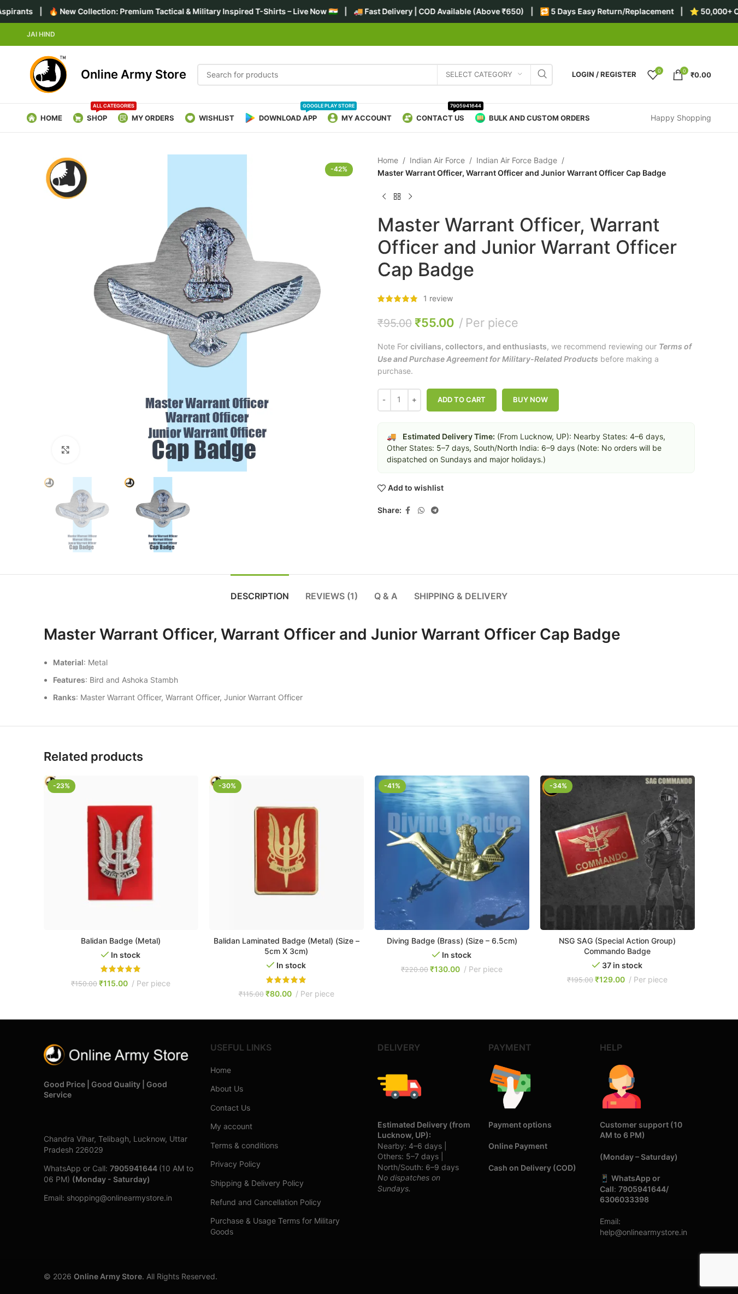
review (438, 298)
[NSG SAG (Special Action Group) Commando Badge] (617, 853)
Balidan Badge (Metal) (121, 940)
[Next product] (410, 196)
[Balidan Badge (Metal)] (121, 853)
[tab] (260, 590)
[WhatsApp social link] (421, 510)
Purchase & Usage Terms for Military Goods (275, 1226)
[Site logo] (48, 74)
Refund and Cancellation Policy (265, 1202)
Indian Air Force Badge (516, 160)
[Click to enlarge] (65, 449)
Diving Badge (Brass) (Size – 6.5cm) (452, 940)
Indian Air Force (437, 160)
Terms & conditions (244, 1145)
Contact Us (230, 1107)
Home (387, 160)
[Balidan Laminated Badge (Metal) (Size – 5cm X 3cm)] (286, 853)
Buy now (530, 399)
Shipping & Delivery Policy (257, 1183)
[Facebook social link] (408, 510)
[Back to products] (397, 196)
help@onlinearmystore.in (643, 1232)
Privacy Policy (235, 1163)
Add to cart (462, 399)
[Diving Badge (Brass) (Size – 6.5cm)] (452, 853)
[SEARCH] (542, 75)
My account (231, 1126)
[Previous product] (384, 196)
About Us (226, 1088)
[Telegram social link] (435, 510)
